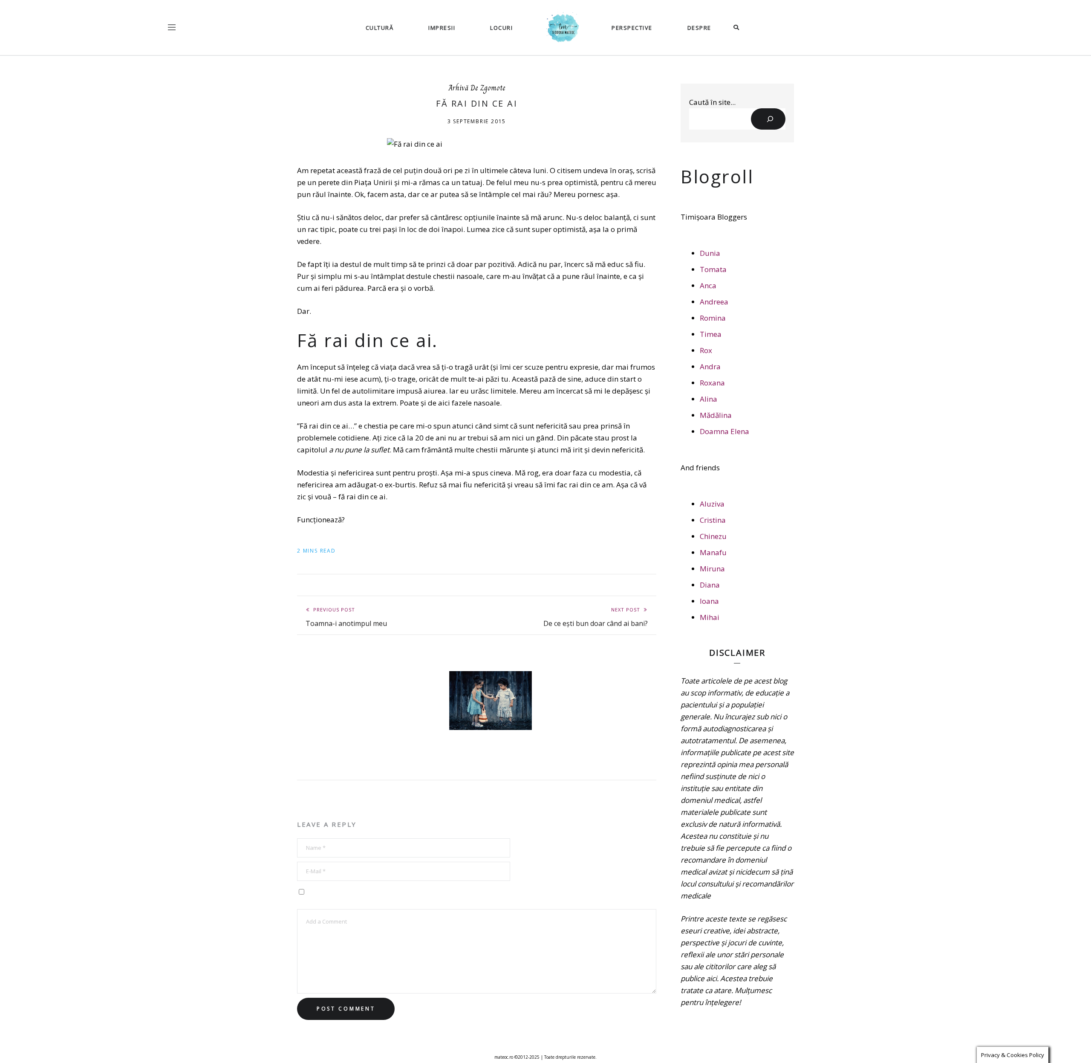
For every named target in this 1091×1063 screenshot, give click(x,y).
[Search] (768, 119)
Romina (713, 318)
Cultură (380, 28)
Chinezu (713, 536)
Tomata (713, 269)
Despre (699, 28)
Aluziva (712, 504)
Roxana (712, 383)
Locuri (501, 28)
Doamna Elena (724, 431)
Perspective (632, 28)
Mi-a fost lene (348, 683)
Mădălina (716, 415)
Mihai (709, 617)
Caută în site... (712, 102)
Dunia (710, 253)
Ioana (709, 601)
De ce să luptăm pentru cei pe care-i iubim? (490, 746)
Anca (708, 285)
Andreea (714, 302)
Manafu (713, 552)
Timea (711, 334)
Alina (708, 399)
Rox (706, 350)
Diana (710, 585)
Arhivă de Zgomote (476, 88)
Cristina (713, 520)
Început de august (603, 683)
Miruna (712, 568)
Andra (710, 366)
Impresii (441, 28)
